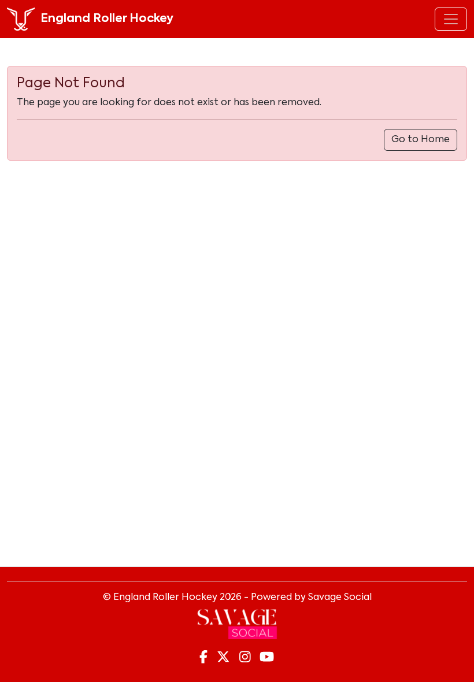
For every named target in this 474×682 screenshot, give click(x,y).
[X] (223, 657)
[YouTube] (267, 657)
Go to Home (420, 139)
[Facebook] (203, 657)
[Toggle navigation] (451, 19)
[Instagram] (245, 657)
